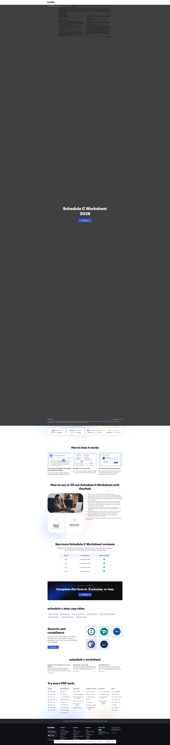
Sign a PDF (77, 691)
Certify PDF (116, 694)
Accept (108, 741)
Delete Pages (65, 712)
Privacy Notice (76, 733)
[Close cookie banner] (115, 741)
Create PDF (65, 694)
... (100, 741)
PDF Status (90, 702)
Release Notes (76, 739)
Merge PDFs (65, 705)
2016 (66, 571)
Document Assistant (105, 691)
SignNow (88, 736)
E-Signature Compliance (78, 736)
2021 (66, 563)
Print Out (115, 710)
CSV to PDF (52, 705)
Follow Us (114, 732)
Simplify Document (105, 694)
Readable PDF (117, 699)
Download (116, 707)
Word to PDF (53, 691)
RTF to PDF (52, 710)
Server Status (63, 734)
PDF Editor (62, 729)
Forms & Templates (64, 731)
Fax (89, 699)
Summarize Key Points (104, 697)
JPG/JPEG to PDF (53, 699)
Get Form (85, 220)
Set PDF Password (118, 697)
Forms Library (63, 737)
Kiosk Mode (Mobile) (77, 704)
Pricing (61, 736)
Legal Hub (75, 734)
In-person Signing (79, 701)
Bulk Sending (78, 707)
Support (74, 737)
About (74, 729)
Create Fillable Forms (91, 708)
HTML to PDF (53, 707)
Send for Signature (79, 694)
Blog (87, 729)
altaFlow (87, 737)
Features (62, 739)
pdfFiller (87, 733)
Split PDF (65, 702)
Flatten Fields (65, 699)
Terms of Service (76, 731)
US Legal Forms (89, 734)
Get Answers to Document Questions (104, 702)
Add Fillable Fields (66, 697)
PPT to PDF (52, 702)
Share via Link (91, 694)
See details (50, 419)
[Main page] (51, 2)
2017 (66, 567)
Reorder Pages (66, 710)
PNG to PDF (52, 697)
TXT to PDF (52, 694)
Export (115, 705)
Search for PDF (117, 702)
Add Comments (91, 691)
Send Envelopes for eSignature (79, 697)
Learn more (53, 647)
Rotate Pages (65, 707)
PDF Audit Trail (117, 691)
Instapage (88, 739)
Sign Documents (63, 733)
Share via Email (91, 697)
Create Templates (92, 705)
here (106, 721)
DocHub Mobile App (90, 731)
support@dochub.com (115, 727)
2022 (66, 559)
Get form (85, 594)
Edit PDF (64, 691)
